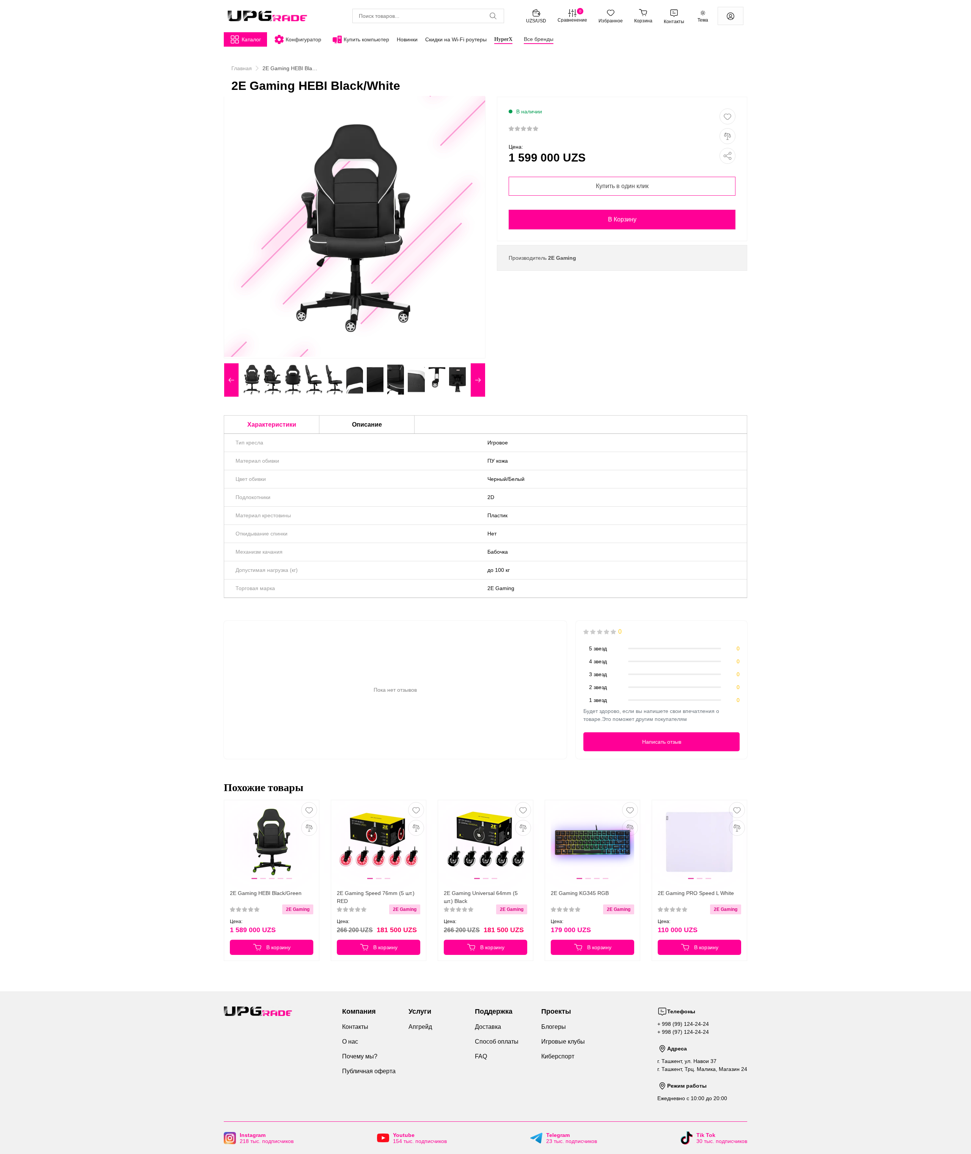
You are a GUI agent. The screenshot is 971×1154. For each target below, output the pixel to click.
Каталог (251, 39)
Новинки (407, 39)
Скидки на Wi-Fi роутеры (456, 39)
